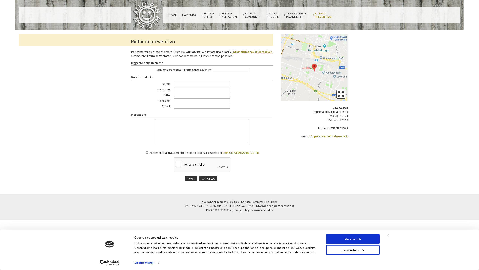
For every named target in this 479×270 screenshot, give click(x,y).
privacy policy (241, 210)
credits (268, 210)
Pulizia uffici (209, 15)
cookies (257, 210)
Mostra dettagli (144, 262)
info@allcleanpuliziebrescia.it (252, 52)
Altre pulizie (274, 15)
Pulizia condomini (253, 15)
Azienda (190, 15)
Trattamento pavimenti (296, 15)
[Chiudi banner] (388, 235)
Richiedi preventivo (323, 15)
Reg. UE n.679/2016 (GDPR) (240, 152)
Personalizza (350, 249)
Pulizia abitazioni (229, 15)
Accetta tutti (353, 239)
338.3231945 (194, 52)
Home (172, 15)
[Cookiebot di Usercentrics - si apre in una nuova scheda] (109, 263)
